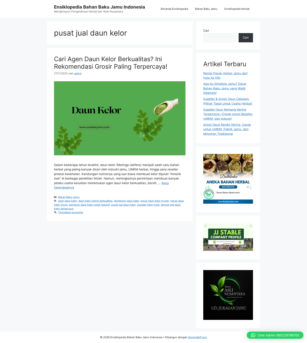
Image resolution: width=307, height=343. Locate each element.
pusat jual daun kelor (123, 204)
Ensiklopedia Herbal (236, 8)
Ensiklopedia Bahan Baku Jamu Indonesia (99, 7)
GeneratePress (197, 337)
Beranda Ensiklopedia (174, 8)
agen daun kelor (67, 200)
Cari (206, 30)
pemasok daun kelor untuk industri (89, 204)
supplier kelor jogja (148, 204)
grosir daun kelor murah (155, 200)
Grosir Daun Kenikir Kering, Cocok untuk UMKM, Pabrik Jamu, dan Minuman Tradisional (227, 129)
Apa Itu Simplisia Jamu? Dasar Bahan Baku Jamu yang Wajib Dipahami (224, 88)
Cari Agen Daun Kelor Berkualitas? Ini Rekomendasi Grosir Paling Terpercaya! (110, 62)
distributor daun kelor (126, 200)
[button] (275, 335)
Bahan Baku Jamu (206, 8)
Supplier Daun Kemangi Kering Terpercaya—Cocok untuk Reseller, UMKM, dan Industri (228, 114)
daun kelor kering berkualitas (95, 200)
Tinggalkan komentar (70, 212)
